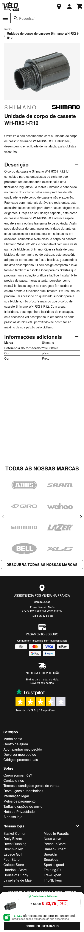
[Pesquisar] (15, 18)
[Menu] (5, 18)
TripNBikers (53, 880)
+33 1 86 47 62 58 (42, 616)
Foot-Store (11, 859)
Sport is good (54, 864)
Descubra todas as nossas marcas (42, 564)
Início (8, 29)
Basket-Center (14, 833)
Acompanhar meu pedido (22, 749)
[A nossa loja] (59, 6)
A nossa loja (12, 816)
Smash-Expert (54, 848)
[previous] (3, 517)
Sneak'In (50, 854)
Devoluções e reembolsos (23, 790)
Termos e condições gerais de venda (31, 785)
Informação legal (16, 795)
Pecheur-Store (55, 843)
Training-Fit (52, 869)
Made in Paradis (56, 833)
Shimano (20, 107)
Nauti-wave (52, 838)
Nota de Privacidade (19, 811)
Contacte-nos (42, 602)
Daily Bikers (12, 838)
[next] (81, 517)
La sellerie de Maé (17, 880)
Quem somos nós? (17, 775)
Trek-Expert (52, 874)
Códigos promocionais (20, 759)
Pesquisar (27, 18)
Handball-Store (15, 869)
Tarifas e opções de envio (22, 806)
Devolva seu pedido (42, 683)
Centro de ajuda (15, 743)
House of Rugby (15, 874)
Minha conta (12, 738)
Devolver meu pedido (19, 754)
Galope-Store (13, 864)
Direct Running (14, 843)
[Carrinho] (79, 6)
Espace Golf (12, 854)
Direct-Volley (13, 848)
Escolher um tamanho (42, 926)
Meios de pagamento (19, 801)
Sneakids (51, 859)
